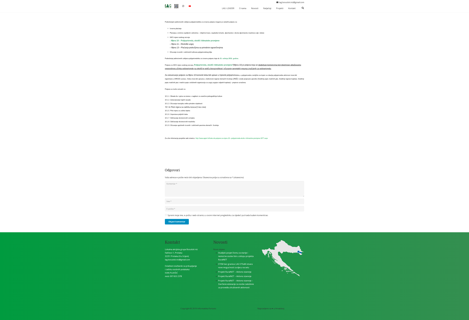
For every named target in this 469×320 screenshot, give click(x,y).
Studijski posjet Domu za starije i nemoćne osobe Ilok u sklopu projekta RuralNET (236, 256)
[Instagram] (183, 6)
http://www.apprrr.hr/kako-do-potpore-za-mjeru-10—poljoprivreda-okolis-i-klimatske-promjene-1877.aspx (232, 138)
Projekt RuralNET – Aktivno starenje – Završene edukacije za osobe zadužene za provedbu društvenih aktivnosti (236, 284)
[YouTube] (190, 6)
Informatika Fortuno (206, 308)
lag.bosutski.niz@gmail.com (177, 259)
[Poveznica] (168, 6)
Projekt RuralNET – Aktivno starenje (234, 272)
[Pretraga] (302, 8)
